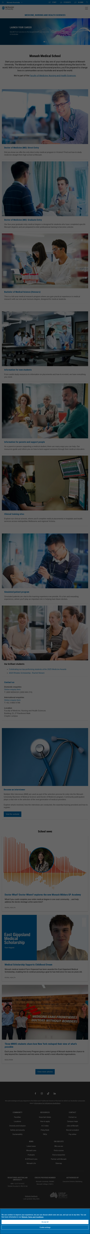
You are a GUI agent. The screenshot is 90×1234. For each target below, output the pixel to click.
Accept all (45, 1222)
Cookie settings (45, 1227)
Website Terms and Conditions (32, 1217)
